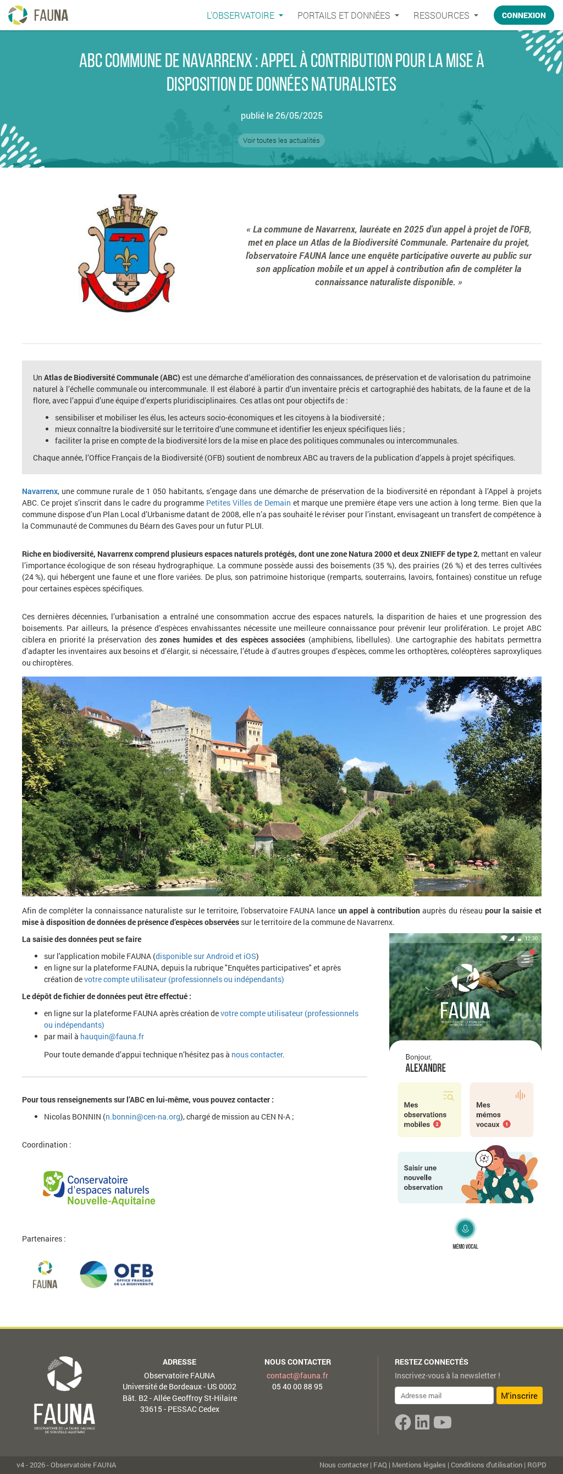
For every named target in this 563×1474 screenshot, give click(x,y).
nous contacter (257, 1054)
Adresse (179, 1362)
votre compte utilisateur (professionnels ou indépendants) (184, 979)
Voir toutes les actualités (281, 140)
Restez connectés (431, 1362)
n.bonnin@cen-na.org (143, 1116)
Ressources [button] (442, 15)
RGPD (537, 1465)
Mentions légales (419, 1465)
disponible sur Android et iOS (206, 956)
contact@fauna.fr (297, 1376)
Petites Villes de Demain (248, 502)
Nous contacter (297, 1362)
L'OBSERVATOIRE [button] (242, 15)
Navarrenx (40, 491)
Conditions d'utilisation (486, 1465)
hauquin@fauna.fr (112, 1036)
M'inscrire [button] (519, 1395)
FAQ (380, 1465)
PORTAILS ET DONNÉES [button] (345, 15)
